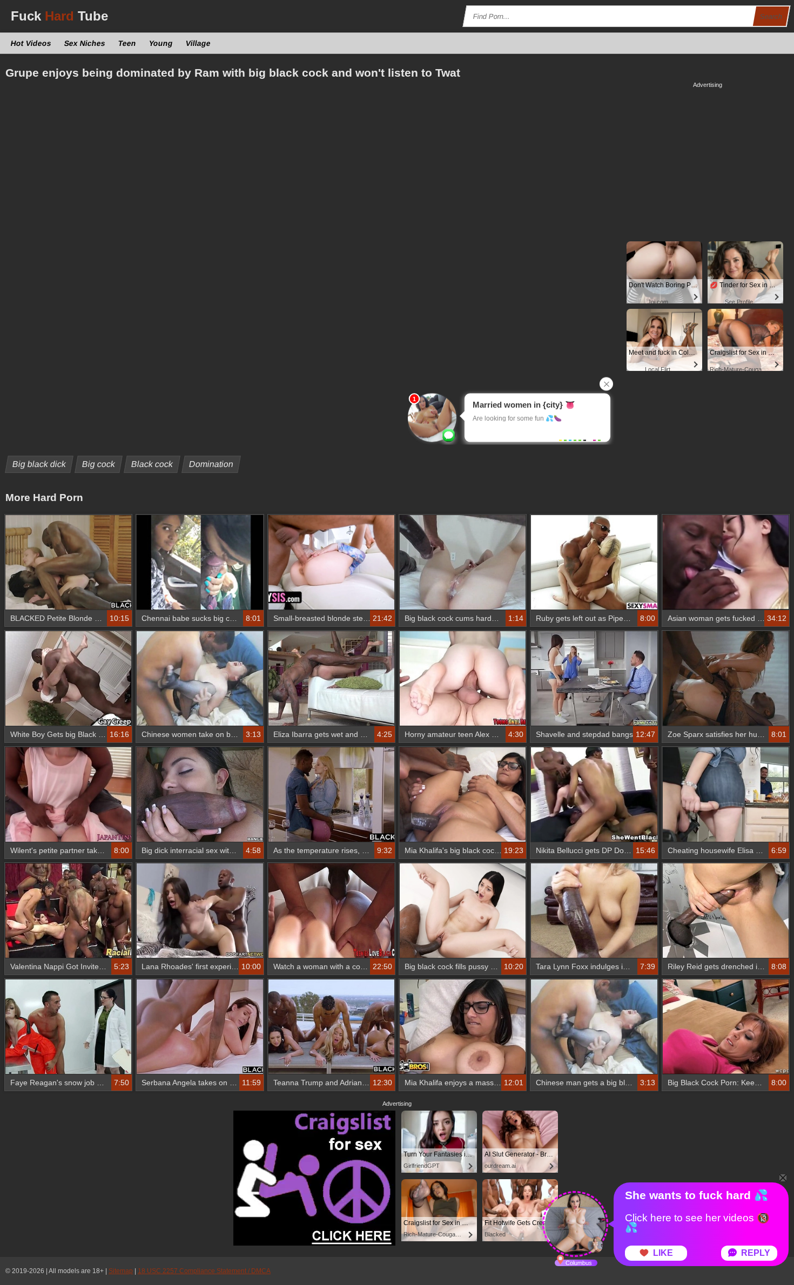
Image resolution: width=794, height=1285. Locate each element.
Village (198, 43)
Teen (127, 43)
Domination (211, 464)
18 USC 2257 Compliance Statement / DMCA (204, 1271)
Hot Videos (31, 43)
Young (161, 43)
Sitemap (121, 1271)
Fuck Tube (59, 16)
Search (771, 16)
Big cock (99, 464)
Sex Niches (85, 43)
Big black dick (39, 464)
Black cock (152, 464)
